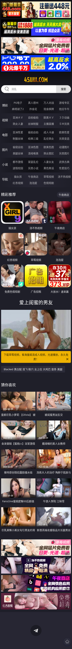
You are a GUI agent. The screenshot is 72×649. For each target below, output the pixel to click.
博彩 (5, 105)
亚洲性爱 (18, 132)
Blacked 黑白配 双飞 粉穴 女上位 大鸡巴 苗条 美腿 (33, 369)
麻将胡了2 (18, 109)
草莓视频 (49, 176)
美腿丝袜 (18, 153)
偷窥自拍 (18, 147)
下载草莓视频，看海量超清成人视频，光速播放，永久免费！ (36, 357)
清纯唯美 (33, 153)
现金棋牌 (49, 109)
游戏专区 (64, 102)
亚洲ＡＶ (18, 117)
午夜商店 (33, 176)
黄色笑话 (49, 168)
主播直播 (49, 124)
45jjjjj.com (36, 79)
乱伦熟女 (49, 138)
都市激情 (18, 162)
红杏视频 (18, 183)
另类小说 (33, 168)
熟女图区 (49, 153)
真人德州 (33, 102)
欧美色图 (49, 147)
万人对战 (49, 102)
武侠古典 (64, 162)
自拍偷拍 (33, 117)
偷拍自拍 (33, 132)
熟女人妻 (18, 124)
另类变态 (64, 138)
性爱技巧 (64, 168)
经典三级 (33, 138)
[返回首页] (67, 641)
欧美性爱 (64, 132)
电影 (5, 135)
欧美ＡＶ (49, 117)
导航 (5, 179)
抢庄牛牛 (64, 109)
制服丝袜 (18, 138)
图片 (5, 150)
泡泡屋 (33, 183)
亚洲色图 (33, 147)
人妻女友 (49, 162)
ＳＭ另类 (64, 124)
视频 (5, 120)
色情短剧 (49, 183)
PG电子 (18, 102)
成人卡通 (49, 132)
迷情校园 (18, 168)
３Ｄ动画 (64, 117)
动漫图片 (64, 147)
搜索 (63, 89)
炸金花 (33, 109)
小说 (5, 164)
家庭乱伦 (33, 162)
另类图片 (64, 153)
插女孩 (18, 176)
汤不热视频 (64, 176)
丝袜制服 (33, 124)
